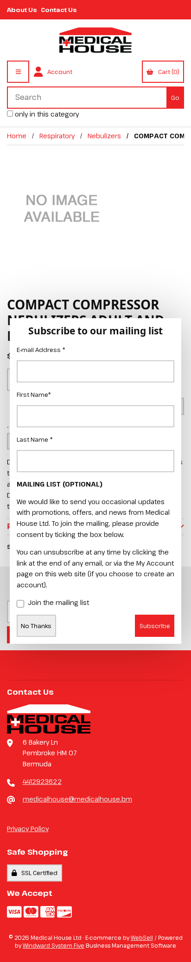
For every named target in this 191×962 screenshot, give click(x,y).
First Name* (34, 394)
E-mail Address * (41, 349)
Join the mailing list (58, 602)
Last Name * (35, 439)
